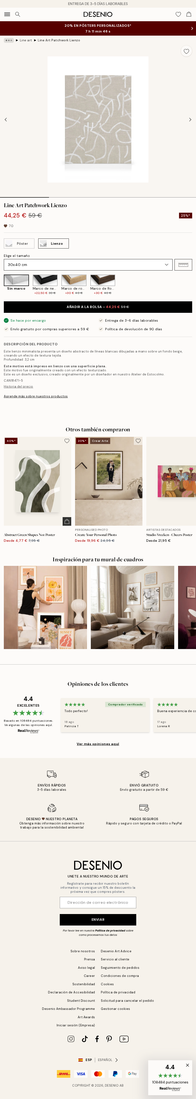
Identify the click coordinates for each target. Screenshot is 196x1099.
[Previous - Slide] (6, 119)
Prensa (89, 959)
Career (89, 976)
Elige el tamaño (17, 256)
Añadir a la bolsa (98, 307)
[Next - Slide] (190, 119)
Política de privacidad (110, 930)
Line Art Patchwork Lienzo (59, 40)
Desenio (112, 1085)
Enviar (98, 919)
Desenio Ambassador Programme (68, 1009)
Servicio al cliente (115, 959)
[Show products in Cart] (189, 14)
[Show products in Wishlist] (178, 14)
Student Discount (81, 1001)
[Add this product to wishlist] (186, 51)
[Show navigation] (7, 14)
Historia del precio (18, 386)
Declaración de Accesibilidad (71, 992)
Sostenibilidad (83, 984)
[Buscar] (17, 14)
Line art (26, 40)
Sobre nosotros (83, 951)
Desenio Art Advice (116, 951)
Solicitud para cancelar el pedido (127, 1001)
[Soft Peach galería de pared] (45, 607)
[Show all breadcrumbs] (9, 40)
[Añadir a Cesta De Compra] (67, 521)
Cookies (107, 984)
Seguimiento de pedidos (120, 968)
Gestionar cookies (115, 1009)
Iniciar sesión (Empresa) (76, 1025)
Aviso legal (86, 968)
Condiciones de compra (120, 976)
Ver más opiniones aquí (98, 744)
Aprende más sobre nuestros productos (36, 396)
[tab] (24, 196)
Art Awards (86, 1017)
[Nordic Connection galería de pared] (132, 607)
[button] (183, 265)
